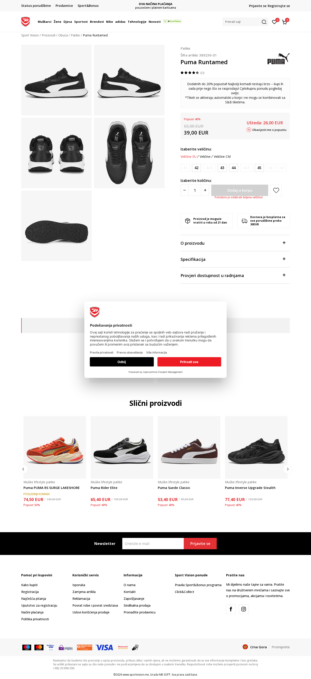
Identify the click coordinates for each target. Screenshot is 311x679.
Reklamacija (81, 598)
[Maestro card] (26, 647)
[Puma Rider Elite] (122, 447)
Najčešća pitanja (33, 598)
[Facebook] (230, 609)
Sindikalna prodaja (137, 605)
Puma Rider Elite (104, 487)
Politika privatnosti (35, 619)
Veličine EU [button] (188, 156)
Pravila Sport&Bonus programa (198, 585)
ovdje (235, 93)
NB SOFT (164, 674)
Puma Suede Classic (174, 487)
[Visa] (50, 647)
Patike (75, 35)
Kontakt (130, 592)
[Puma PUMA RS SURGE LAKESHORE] (54, 447)
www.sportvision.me (136, 674)
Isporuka (78, 585)
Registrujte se (279, 6)
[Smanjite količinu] (185, 190)
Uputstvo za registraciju (39, 605)
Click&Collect (184, 592)
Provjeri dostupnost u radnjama (212, 275)
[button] (52, 21)
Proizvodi (48, 35)
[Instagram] (243, 609)
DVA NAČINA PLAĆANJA (155, 4)
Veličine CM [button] (222, 156)
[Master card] (38, 647)
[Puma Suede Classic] (189, 447)
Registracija (30, 592)
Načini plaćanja (32, 612)
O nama (129, 585)
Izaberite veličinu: (196, 149)
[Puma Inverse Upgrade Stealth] (256, 447)
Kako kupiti (29, 585)
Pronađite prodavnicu (140, 612)
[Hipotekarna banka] (84, 647)
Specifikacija (193, 259)
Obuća (63, 35)
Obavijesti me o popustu (269, 129)
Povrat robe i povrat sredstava (95, 605)
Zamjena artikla (84, 592)
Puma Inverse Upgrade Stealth (250, 487)
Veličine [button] (205, 156)
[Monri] (65, 647)
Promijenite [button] (281, 647)
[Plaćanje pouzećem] (135, 647)
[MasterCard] (123, 647)
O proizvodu (192, 243)
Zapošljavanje (134, 598)
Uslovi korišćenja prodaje (91, 612)
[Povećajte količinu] (205, 190)
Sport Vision (30, 35)
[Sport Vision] (25, 21)
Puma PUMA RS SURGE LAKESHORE (51, 487)
